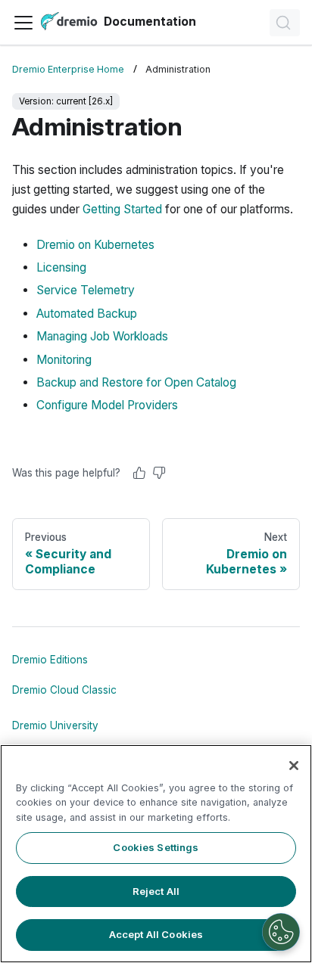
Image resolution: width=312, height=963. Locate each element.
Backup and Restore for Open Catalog (136, 382)
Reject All (156, 891)
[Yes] (139, 473)
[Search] (285, 22)
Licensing (61, 267)
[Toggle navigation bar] (23, 22)
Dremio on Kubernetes (95, 245)
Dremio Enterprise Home (68, 69)
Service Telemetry (85, 290)
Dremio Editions (50, 660)
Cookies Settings (155, 847)
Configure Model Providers (107, 405)
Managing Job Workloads (102, 336)
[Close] (293, 765)
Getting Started (122, 209)
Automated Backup (86, 313)
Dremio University (55, 725)
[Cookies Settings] (281, 932)
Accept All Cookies (156, 934)
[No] (159, 473)
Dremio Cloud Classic (64, 690)
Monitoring (64, 360)
